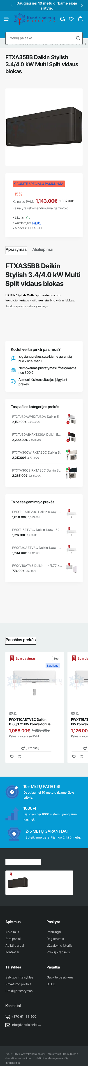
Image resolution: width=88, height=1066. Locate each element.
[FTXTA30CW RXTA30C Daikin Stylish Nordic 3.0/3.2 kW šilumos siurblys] (71, 455)
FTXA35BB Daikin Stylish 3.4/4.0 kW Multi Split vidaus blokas (49, 877)
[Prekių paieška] (77, 38)
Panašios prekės (21, 639)
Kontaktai (13, 1005)
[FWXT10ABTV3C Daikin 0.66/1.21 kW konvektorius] (71, 514)
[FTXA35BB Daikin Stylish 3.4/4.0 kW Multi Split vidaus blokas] (17, 883)
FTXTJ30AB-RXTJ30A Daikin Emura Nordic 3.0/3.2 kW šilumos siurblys (37, 434)
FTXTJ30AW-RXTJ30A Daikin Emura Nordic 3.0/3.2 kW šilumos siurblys (37, 416)
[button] (30, 748)
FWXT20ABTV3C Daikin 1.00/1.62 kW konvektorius (37, 548)
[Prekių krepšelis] (80, 18)
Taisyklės (13, 967)
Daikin (36, 223)
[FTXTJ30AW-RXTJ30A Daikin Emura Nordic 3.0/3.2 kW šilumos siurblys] (71, 419)
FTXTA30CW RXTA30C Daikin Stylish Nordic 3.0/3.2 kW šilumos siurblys (37, 452)
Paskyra (53, 921)
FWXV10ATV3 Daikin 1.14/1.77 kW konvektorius (37, 565)
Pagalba (53, 967)
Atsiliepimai (42, 249)
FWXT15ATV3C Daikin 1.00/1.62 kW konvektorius (37, 530)
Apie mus (13, 921)
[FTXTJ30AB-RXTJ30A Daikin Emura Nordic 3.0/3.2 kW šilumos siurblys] (71, 437)
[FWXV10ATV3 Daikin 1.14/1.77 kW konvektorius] (71, 568)
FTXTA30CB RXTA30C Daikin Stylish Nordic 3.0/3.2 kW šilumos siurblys (37, 470)
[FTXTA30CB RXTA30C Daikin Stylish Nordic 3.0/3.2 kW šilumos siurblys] (71, 473)
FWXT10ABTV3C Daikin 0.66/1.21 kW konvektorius (37, 512)
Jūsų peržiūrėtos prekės (23, 861)
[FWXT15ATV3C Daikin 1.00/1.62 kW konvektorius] (71, 532)
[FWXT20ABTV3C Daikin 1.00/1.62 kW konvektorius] (71, 550)
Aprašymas (16, 249)
